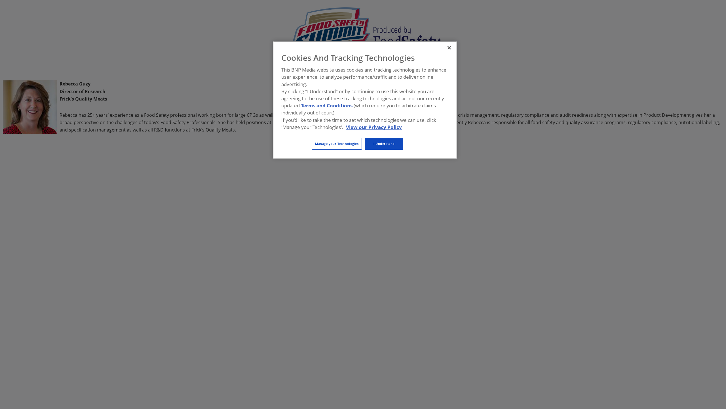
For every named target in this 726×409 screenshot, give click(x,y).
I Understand (384, 143)
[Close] (449, 47)
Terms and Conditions (327, 105)
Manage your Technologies (337, 143)
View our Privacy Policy (374, 127)
